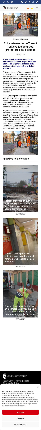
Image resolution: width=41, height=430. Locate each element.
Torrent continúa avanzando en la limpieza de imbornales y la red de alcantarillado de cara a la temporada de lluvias (20, 310)
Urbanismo (24, 39)
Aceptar (20, 412)
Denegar (20, 418)
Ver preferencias (20, 425)
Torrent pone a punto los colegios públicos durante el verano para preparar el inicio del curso (20, 257)
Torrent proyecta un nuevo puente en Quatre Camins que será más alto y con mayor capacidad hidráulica (20, 204)
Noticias (16, 39)
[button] (37, 387)
